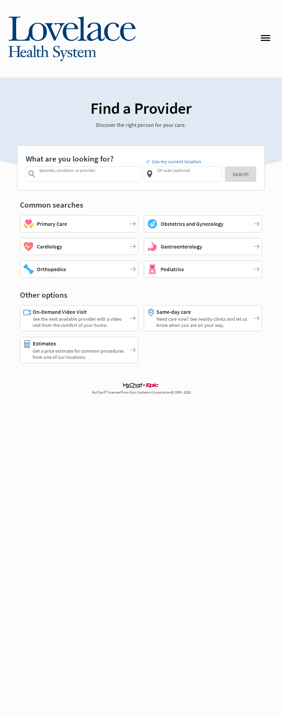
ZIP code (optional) (174, 170)
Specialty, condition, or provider (67, 170)
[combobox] (89, 173)
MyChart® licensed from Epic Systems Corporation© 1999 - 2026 (141, 392)
